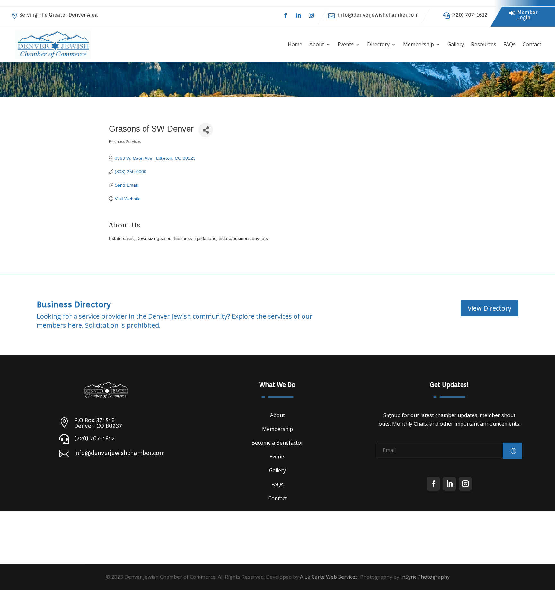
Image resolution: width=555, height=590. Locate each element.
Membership (418, 44)
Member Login (527, 15)
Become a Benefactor (277, 442)
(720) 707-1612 (469, 15)
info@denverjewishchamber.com (378, 15)
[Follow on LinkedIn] (298, 15)
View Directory (489, 308)
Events (346, 44)
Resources (483, 44)
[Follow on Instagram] (311, 15)
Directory (378, 44)
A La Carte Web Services (329, 576)
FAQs (509, 44)
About (316, 44)
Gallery (455, 44)
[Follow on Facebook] (285, 15)
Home (295, 44)
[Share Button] (205, 130)
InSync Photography (425, 576)
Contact (532, 44)
